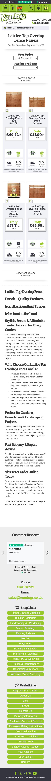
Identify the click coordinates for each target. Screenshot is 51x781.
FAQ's (25, 705)
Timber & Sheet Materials (25, 612)
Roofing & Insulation (25, 648)
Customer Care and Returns (26, 721)
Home (9, 27)
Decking (25, 638)
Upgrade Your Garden (25, 690)
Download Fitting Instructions (25, 726)
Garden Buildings (25, 628)
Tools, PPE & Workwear (25, 658)
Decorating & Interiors (25, 669)
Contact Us (25, 711)
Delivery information (25, 716)
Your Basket (25, 756)
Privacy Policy (25, 741)
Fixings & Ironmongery (25, 664)
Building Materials (25, 618)
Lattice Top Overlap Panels (23, 27)
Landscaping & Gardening (25, 623)
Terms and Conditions (25, 736)
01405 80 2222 (41, 22)
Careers (25, 762)
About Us (25, 695)
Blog (25, 700)
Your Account (25, 751)
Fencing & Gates (25, 633)
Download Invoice (25, 731)
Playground (25, 643)
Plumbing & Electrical (25, 653)
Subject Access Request (25, 746)
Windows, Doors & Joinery (26, 674)
